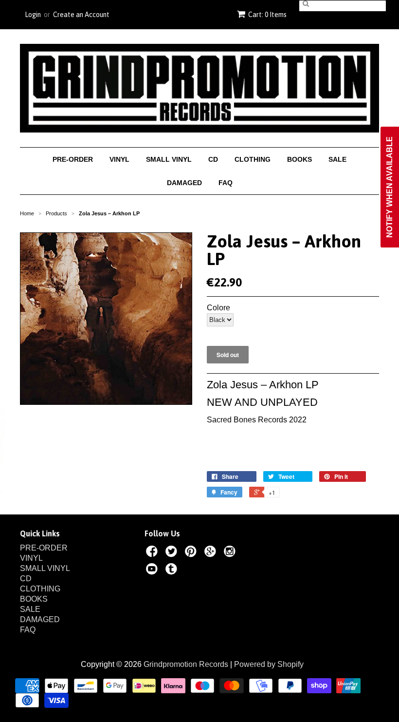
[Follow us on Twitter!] (172, 553)
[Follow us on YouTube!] (153, 570)
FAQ (225, 183)
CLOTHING (253, 159)
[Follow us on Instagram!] (231, 553)
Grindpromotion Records (186, 664)
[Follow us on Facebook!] (153, 553)
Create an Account (81, 15)
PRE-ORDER (73, 159)
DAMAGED (184, 183)
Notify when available (389, 187)
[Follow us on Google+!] (211, 553)
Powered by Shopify (269, 664)
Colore (218, 308)
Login (33, 15)
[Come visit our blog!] (172, 570)
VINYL (119, 159)
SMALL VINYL (169, 159)
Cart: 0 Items (267, 15)
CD (213, 159)
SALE (337, 159)
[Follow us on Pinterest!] (192, 553)
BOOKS (299, 159)
